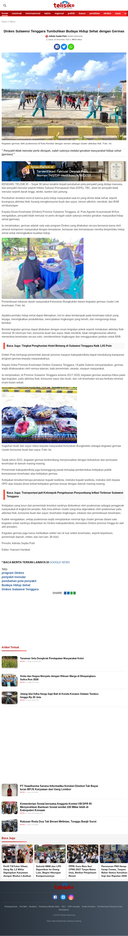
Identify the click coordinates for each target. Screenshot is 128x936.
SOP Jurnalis (74, 906)
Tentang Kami (10, 906)
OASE (117, 13)
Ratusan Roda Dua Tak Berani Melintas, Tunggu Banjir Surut (58, 821)
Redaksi (33, 906)
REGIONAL (59, 13)
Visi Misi (23, 906)
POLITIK (71, 13)
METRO (47, 13)
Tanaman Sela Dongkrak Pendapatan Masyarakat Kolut (52, 658)
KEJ (64, 906)
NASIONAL (17, 13)
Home (5, 22)
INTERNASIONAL (33, 13)
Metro (12, 22)
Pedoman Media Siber (49, 906)
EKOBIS (107, 13)
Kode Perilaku (88, 906)
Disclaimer (64, 910)
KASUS (82, 13)
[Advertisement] (64, 624)
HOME (5, 13)
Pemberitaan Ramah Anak (109, 906)
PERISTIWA (95, 13)
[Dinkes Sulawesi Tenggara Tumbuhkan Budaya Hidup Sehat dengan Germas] (57, 47)
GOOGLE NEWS (60, 562)
